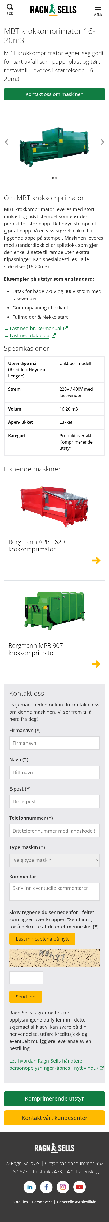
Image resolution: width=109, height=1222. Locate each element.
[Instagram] (63, 1187)
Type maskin (23, 847)
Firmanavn (21, 730)
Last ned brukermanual (35, 328)
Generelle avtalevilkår (76, 1201)
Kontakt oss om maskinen (54, 94)
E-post (16, 789)
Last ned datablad (29, 335)
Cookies (20, 1201)
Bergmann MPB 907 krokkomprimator (35, 649)
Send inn (25, 996)
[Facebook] (46, 1187)
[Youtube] (79, 1187)
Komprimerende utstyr (54, 1098)
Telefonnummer (27, 818)
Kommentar (22, 876)
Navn (15, 759)
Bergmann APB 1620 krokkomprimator (36, 545)
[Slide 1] (53, 177)
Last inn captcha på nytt (42, 939)
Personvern (42, 1201)
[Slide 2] (56, 177)
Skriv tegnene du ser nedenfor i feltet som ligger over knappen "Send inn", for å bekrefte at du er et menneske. (51, 919)
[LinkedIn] (29, 1187)
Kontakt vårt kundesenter (55, 1117)
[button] (6, 141)
